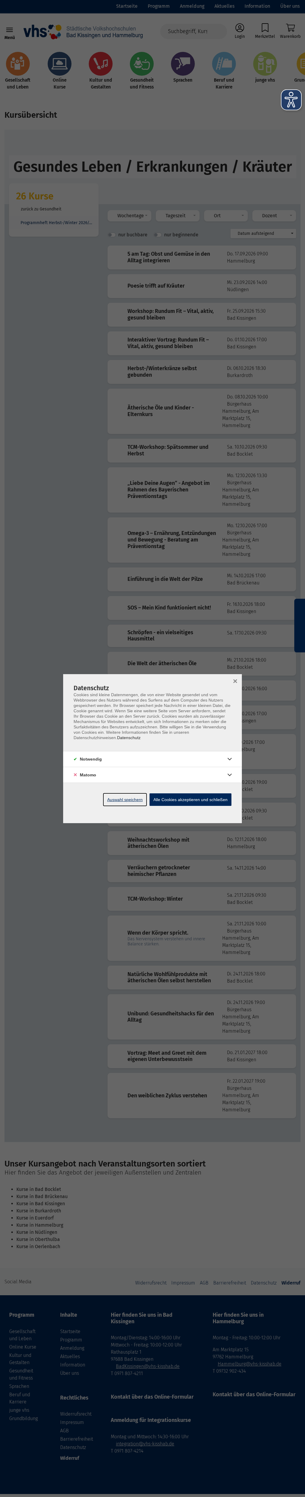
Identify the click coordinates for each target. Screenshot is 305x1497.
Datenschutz (129, 737)
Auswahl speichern (125, 799)
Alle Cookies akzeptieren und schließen (190, 799)
